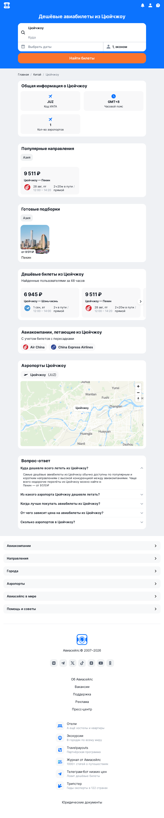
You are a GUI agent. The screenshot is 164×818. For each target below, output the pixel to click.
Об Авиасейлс (82, 679)
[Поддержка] (158, 5)
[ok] (110, 663)
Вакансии (82, 687)
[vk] (53, 663)
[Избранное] (142, 5)
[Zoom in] (138, 386)
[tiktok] (82, 663)
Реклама (82, 702)
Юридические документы (82, 802)
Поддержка (82, 694)
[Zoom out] (138, 392)
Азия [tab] (26, 157)
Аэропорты (16, 584)
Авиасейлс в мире (21, 596)
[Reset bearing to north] (138, 399)
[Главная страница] (6, 5)
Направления (17, 558)
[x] (72, 663)
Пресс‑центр (82, 709)
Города (12, 571)
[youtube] (100, 663)
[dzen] (91, 663)
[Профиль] (150, 5)
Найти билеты (82, 58)
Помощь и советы (21, 609)
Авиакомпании (19, 546)
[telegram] (63, 663)
